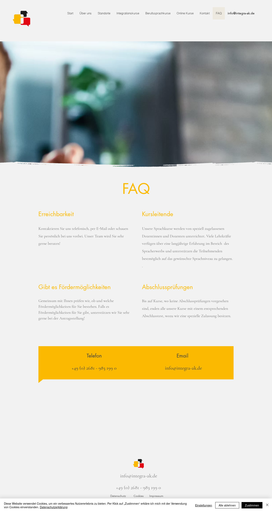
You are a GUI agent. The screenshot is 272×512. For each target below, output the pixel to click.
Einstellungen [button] (203, 505)
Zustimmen (252, 505)
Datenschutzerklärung (54, 507)
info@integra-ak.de (241, 13)
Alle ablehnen (227, 505)
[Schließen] (267, 505)
